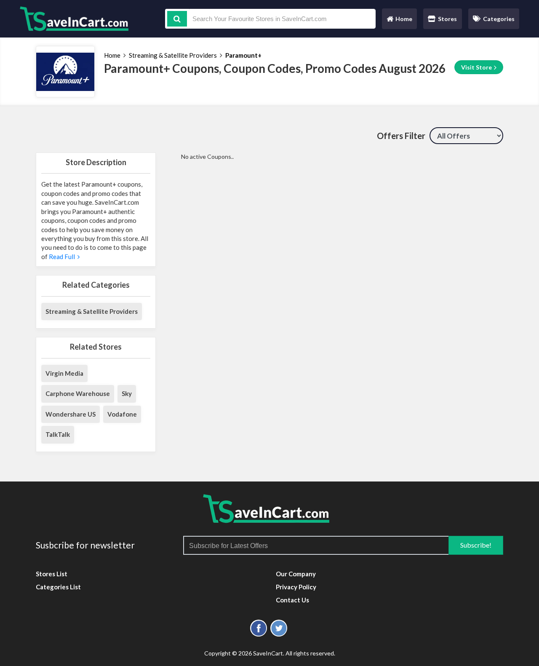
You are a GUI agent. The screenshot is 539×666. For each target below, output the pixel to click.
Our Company (296, 574)
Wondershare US (70, 414)
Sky (127, 393)
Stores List (51, 574)
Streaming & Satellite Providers (173, 55)
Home (399, 21)
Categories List (58, 587)
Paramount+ (243, 55)
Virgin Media (64, 373)
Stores (447, 18)
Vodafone (122, 414)
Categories (499, 18)
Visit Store (477, 67)
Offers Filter (401, 136)
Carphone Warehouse (77, 393)
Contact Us (292, 600)
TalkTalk (57, 434)
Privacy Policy (296, 587)
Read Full (63, 256)
